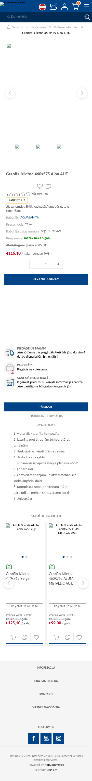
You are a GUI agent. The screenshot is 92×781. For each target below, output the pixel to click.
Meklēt (87, 17)
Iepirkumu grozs (78, 3)
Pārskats (46, 406)
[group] (24, 542)
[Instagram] (58, 738)
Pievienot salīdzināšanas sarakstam (25, 637)
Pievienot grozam (13, 637)
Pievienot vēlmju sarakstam (36, 637)
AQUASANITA (29, 217)
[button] (23, 557)
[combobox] (41, 17)
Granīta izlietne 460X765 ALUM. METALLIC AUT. (61, 578)
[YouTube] (46, 738)
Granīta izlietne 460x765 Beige (18, 576)
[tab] (46, 407)
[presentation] (9, 583)
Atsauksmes (46, 425)
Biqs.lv (52, 770)
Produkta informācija (46, 416)
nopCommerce (54, 764)
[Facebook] (33, 738)
